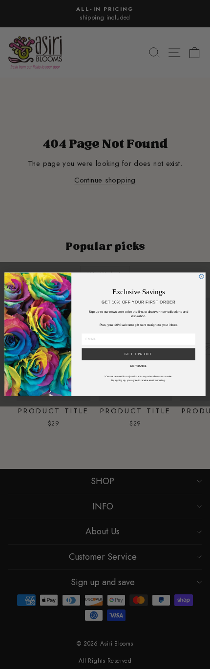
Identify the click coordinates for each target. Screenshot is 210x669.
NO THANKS (138, 366)
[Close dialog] (201, 276)
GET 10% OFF (139, 354)
